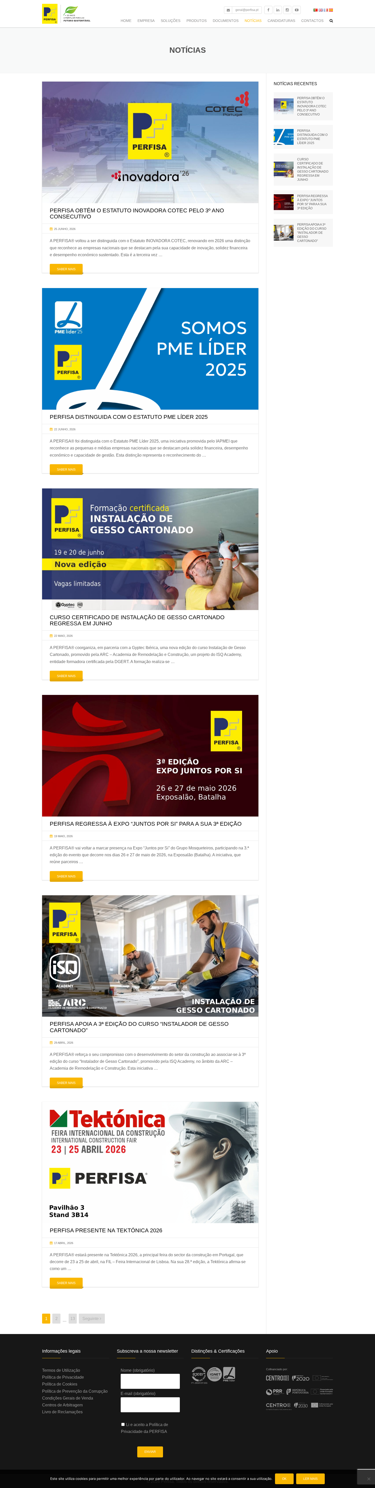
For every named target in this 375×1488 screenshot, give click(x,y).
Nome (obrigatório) (138, 1370)
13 (72, 1318)
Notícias (253, 21)
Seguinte (91, 1318)
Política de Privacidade (63, 1377)
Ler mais (310, 1479)
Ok (284, 1479)
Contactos (312, 21)
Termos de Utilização (61, 1370)
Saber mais (66, 269)
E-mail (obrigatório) (138, 1393)
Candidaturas (281, 21)
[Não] (368, 1478)
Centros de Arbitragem (62, 1405)
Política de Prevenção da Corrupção (75, 1391)
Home (126, 21)
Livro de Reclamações (62, 1412)
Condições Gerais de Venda (67, 1398)
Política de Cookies (59, 1384)
